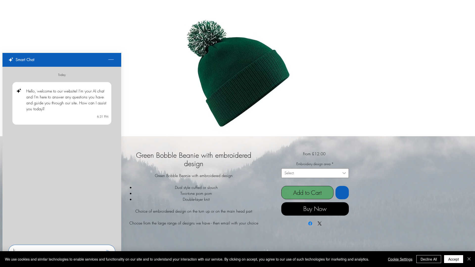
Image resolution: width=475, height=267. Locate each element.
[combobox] (315, 173)
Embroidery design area (315, 163)
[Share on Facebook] (310, 223)
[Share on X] (320, 223)
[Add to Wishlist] (342, 192)
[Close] (469, 259)
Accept (453, 259)
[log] (61, 154)
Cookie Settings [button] (400, 259)
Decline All (429, 259)
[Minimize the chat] (111, 60)
